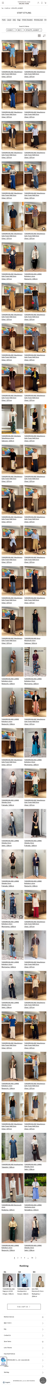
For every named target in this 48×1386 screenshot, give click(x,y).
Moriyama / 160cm (31, 683)
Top (2, 8)
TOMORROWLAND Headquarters (12, 1164)
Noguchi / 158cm (31, 279)
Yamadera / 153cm (31, 1210)
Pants (3, 20)
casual (9, 20)
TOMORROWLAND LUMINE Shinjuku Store (10, 801)
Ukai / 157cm (7, 76)
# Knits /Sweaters (27, 20)
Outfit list (7, 8)
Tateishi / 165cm (8, 1167)
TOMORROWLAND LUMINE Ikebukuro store (33, 275)
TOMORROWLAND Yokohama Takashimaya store (11, 437)
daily (14, 20)
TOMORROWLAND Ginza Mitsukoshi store (32, 639)
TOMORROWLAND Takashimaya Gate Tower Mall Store (12, 73)
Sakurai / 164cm (8, 440)
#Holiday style (38, 20)
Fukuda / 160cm (8, 805)
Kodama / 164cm (8, 1210)
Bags (18, 20)
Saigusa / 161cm (30, 643)
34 (32, 1258)
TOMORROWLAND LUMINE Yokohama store (33, 1206)
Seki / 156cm (7, 845)
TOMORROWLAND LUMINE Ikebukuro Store (33, 680)
